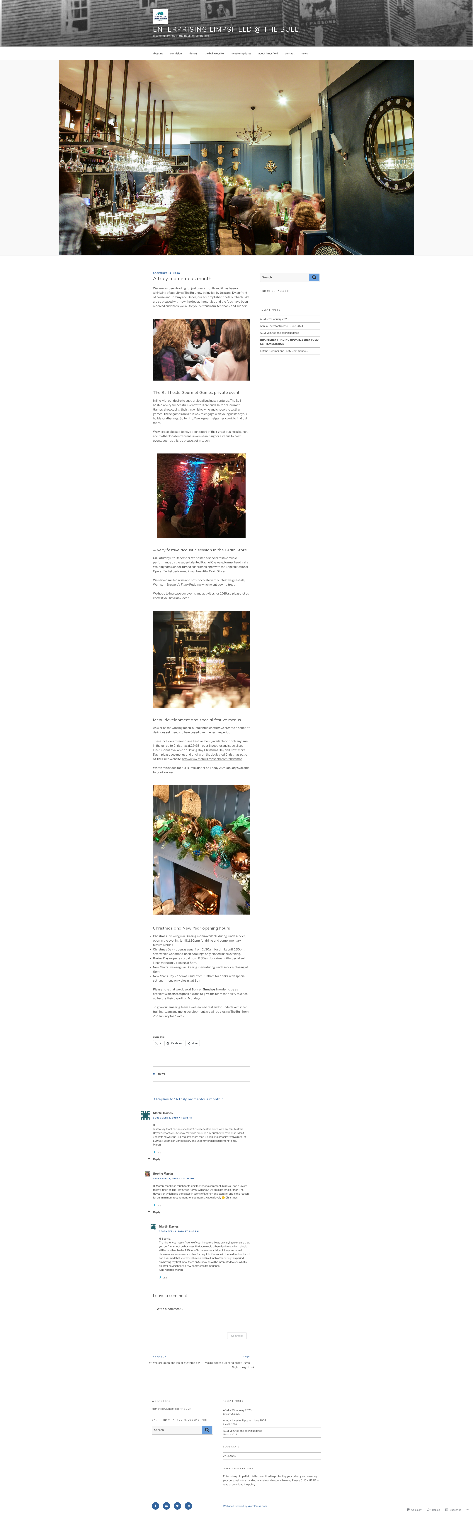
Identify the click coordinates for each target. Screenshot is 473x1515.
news (305, 53)
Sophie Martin (163, 1173)
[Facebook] (155, 1506)
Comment (237, 1335)
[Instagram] (188, 1506)
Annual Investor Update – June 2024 (281, 325)
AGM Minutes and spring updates (279, 332)
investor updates (241, 53)
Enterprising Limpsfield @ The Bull (226, 29)
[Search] (314, 277)
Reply (156, 1159)
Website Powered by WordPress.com (245, 1506)
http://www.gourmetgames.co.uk (210, 418)
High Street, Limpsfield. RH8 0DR (171, 1408)
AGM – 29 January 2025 (274, 319)
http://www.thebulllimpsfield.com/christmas (212, 759)
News (162, 1074)
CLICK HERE (308, 1480)
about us (158, 53)
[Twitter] (177, 1506)
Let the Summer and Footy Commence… (284, 350)
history (193, 53)
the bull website (214, 53)
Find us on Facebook (275, 291)
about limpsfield (268, 53)
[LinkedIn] (166, 1506)
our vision (176, 53)
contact (290, 53)
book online (164, 772)
